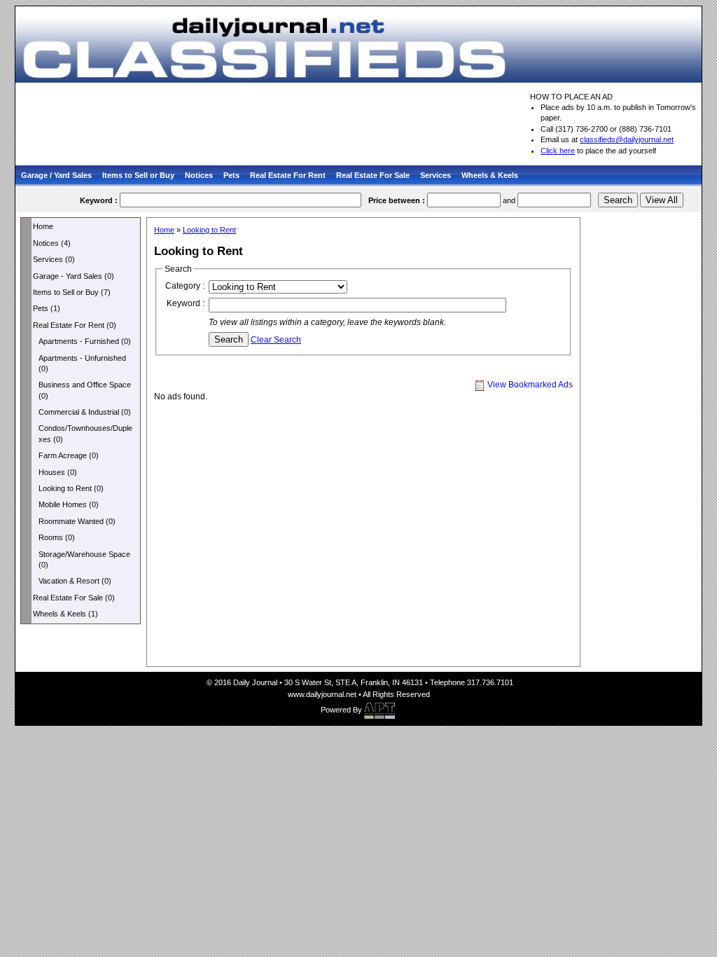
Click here (558, 150)
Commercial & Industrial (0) (85, 412)
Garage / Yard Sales (56, 175)
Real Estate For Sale (373, 175)
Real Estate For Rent (288, 175)
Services (435, 175)
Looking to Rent (209, 230)
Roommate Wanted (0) (77, 521)
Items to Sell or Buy (138, 175)
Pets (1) (46, 308)
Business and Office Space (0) (85, 389)
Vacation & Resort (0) (75, 581)
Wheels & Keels (489, 175)
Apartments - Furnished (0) (85, 341)
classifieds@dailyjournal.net (627, 139)
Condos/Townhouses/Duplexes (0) (85, 433)
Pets (231, 175)
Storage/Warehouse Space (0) (84, 559)
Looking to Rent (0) (71, 488)
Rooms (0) (57, 537)
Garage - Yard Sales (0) (73, 276)
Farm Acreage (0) (69, 455)
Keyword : (185, 303)
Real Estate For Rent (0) (74, 325)
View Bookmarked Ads (529, 385)
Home (43, 226)
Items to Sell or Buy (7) (72, 292)
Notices (199, 175)
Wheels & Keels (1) (65, 614)
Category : (184, 286)
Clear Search (276, 340)
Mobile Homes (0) (69, 504)
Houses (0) (58, 472)
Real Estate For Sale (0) (74, 597)
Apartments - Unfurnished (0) (82, 363)
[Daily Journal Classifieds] (358, 43)
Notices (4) (52, 243)
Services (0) (54, 259)
